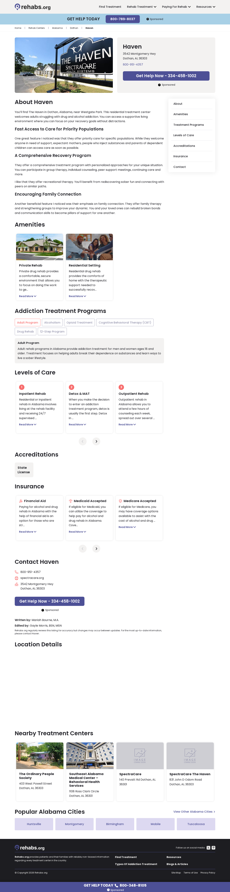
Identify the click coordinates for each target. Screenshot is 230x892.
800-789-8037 (122, 19)
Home (18, 28)
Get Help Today (115, 885)
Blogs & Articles (177, 864)
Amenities (180, 114)
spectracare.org (32, 578)
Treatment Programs (188, 125)
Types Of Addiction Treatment (136, 864)
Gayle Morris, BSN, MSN (46, 626)
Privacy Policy (208, 872)
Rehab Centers (37, 28)
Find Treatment (110, 7)
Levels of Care (183, 135)
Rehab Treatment (140, 7)
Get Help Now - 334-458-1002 (166, 76)
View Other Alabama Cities (193, 812)
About (177, 104)
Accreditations (184, 146)
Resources (204, 7)
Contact (179, 167)
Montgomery (74, 824)
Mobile (155, 824)
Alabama (57, 28)
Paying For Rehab (174, 7)
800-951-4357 (133, 64)
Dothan (74, 28)
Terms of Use (191, 872)
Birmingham (115, 824)
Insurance (180, 156)
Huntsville (34, 824)
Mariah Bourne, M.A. (45, 620)
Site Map (176, 872)
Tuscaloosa (196, 824)
